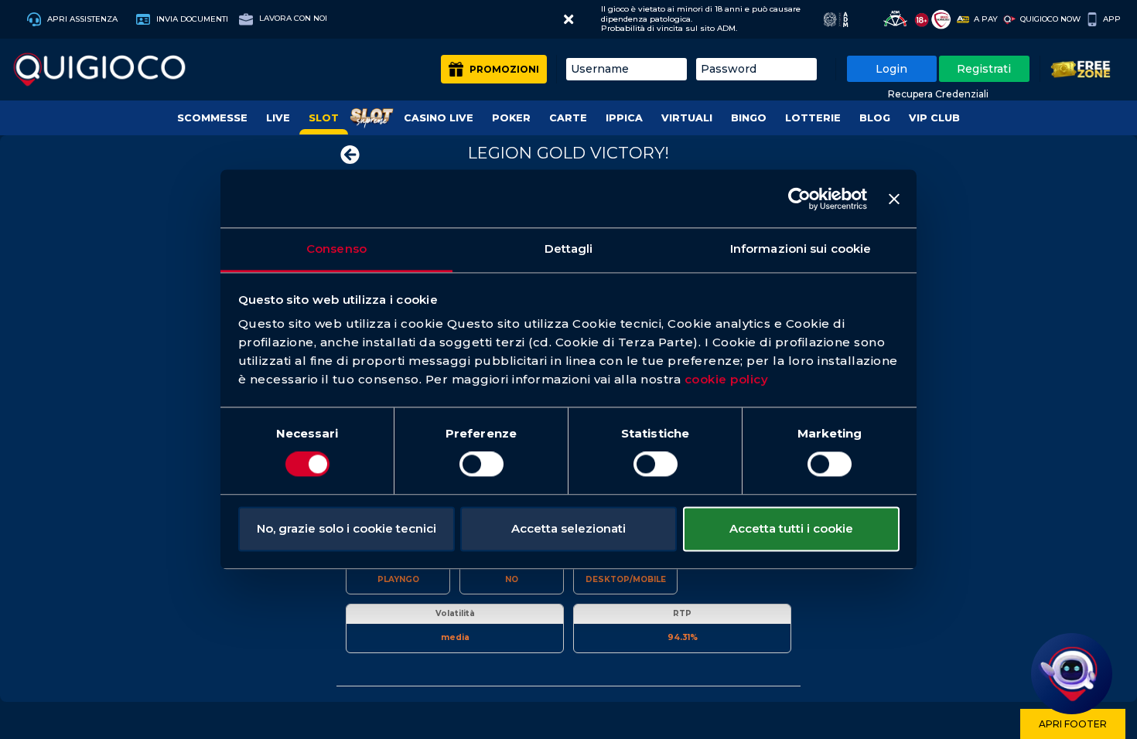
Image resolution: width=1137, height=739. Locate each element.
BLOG (874, 118)
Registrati (984, 69)
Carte (568, 118)
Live (278, 118)
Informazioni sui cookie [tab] (800, 248)
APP (1112, 19)
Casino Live (438, 118)
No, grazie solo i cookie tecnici (346, 528)
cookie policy (727, 379)
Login (891, 69)
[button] (568, 19)
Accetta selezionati (568, 528)
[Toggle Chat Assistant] (1071, 673)
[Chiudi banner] (894, 198)
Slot (324, 118)
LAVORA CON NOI (292, 18)
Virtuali (686, 118)
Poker (511, 118)
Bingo (749, 118)
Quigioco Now (1050, 19)
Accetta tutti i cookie (791, 528)
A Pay (986, 19)
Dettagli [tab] (569, 248)
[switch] (481, 464)
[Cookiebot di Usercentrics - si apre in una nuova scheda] (799, 198)
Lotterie (813, 118)
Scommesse (212, 118)
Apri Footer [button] (1073, 724)
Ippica (624, 118)
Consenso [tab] (336, 248)
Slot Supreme (371, 118)
